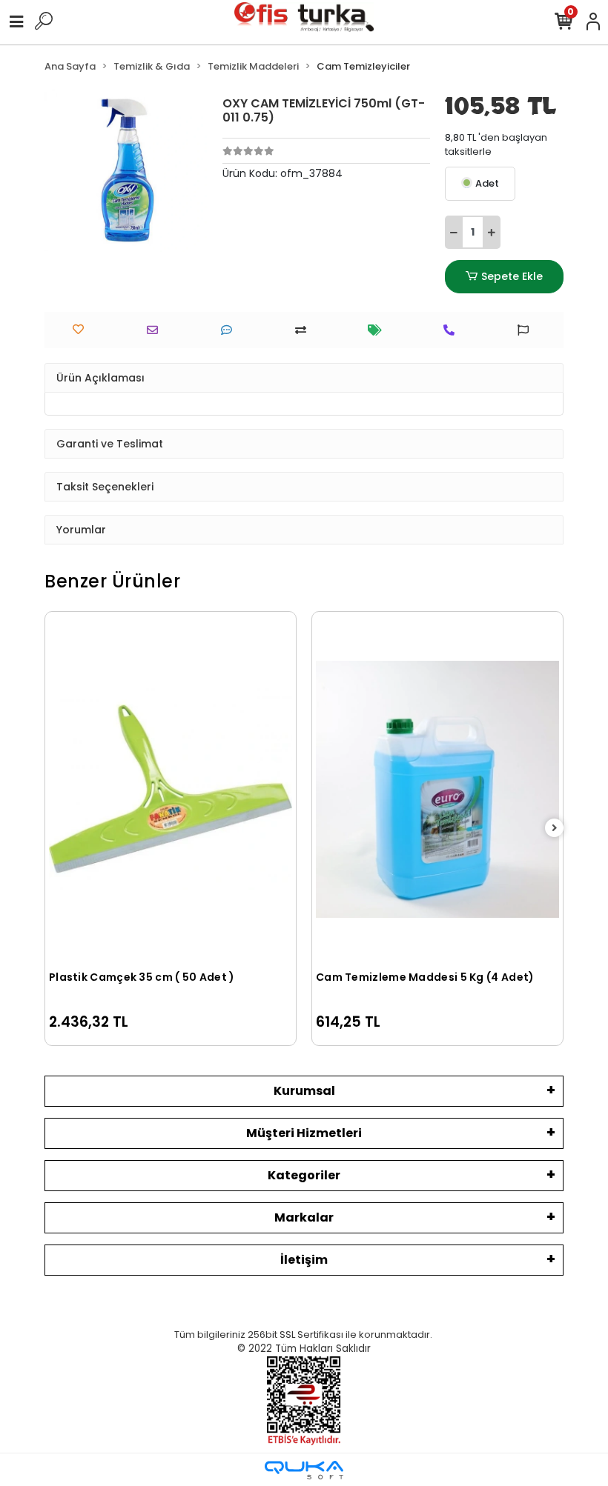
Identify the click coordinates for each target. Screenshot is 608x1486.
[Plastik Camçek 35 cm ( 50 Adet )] (170, 789)
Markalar (304, 1217)
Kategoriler (304, 1175)
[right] (554, 828)
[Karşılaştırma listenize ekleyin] (304, 330)
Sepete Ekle (512, 276)
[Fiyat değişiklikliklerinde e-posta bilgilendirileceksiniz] (378, 330)
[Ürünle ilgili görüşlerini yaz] (230, 330)
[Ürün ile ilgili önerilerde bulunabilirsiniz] (527, 330)
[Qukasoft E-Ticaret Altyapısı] (304, 1470)
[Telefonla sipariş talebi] (453, 330)
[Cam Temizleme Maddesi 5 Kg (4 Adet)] (437, 789)
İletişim (304, 1259)
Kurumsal (304, 1090)
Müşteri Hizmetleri (304, 1133)
